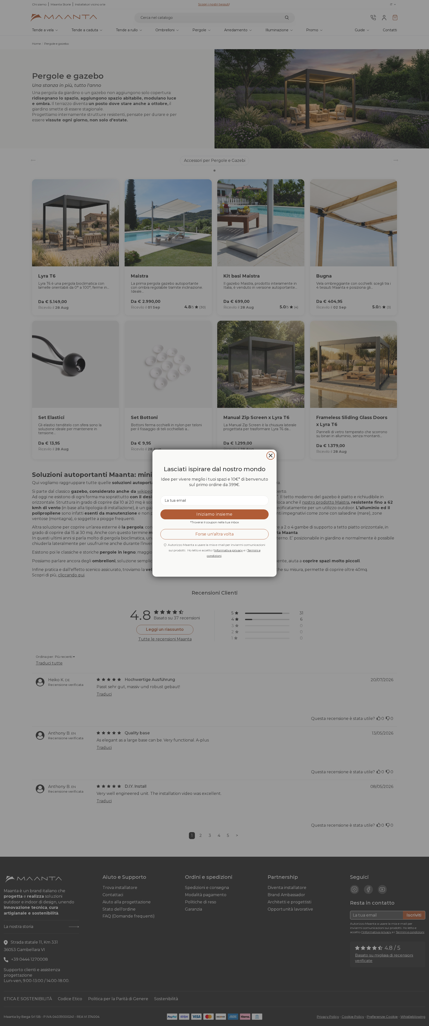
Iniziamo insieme (214, 514)
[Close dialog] (271, 456)
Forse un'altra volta (214, 534)
